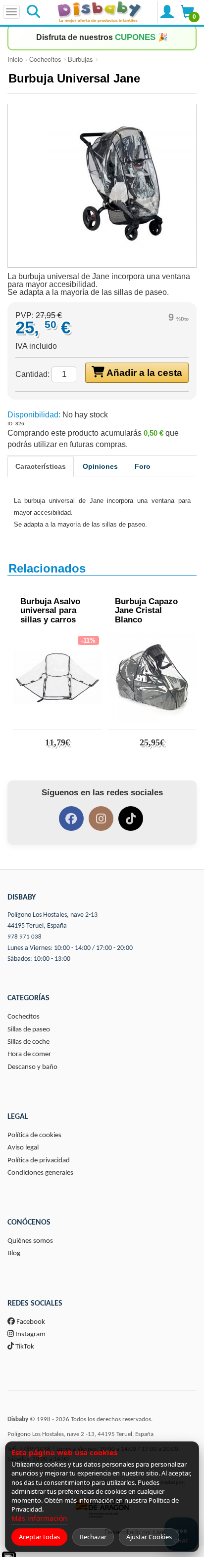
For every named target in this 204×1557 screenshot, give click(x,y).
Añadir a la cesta (143, 373)
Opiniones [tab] (100, 466)
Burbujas (80, 59)
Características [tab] (40, 466)
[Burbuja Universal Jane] (102, 185)
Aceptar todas (39, 1536)
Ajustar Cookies (149, 1536)
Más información (39, 1518)
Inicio (15, 59)
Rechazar (93, 1536)
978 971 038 (24, 937)
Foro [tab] (143, 466)
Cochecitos (45, 59)
